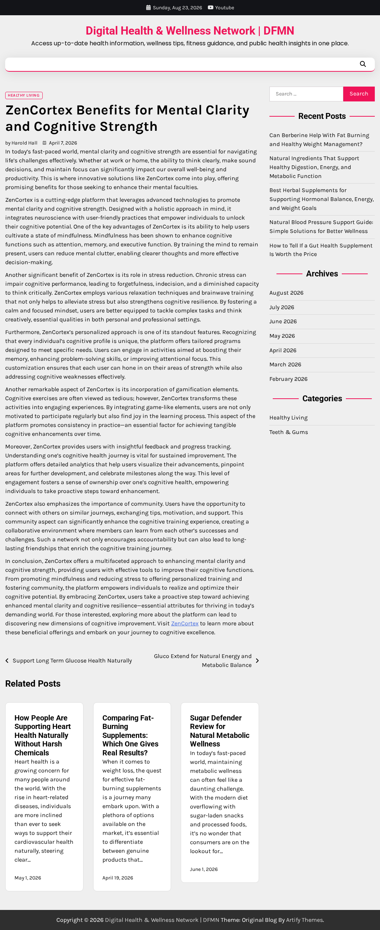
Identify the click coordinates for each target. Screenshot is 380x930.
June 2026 (283, 321)
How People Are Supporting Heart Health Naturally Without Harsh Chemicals (42, 735)
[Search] (363, 64)
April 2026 (283, 350)
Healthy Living (23, 95)
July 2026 (281, 307)
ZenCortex (185, 623)
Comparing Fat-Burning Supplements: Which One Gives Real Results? (130, 735)
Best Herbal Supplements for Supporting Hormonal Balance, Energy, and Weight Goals (321, 199)
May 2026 (282, 336)
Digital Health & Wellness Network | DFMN (190, 30)
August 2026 (286, 292)
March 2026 (285, 364)
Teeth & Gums (288, 432)
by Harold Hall (21, 143)
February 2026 (288, 379)
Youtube (224, 7)
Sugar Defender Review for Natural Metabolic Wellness (219, 731)
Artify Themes (304, 919)
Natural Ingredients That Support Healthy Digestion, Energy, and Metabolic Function (314, 167)
